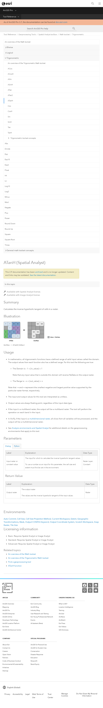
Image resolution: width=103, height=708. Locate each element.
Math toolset (65, 34)
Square (7, 234)
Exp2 (7, 165)
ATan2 (10, 95)
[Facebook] (84, 585)
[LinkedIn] (96, 585)
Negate (8, 208)
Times (7, 245)
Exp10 (7, 159)
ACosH (10, 74)
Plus (6, 213)
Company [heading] (6, 638)
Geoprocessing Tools (27, 34)
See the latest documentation (43, 275)
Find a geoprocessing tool (19, 562)
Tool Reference (9, 17)
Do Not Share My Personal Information (86, 695)
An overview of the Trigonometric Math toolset (26, 63)
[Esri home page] (7, 4)
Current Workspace (61, 519)
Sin (9, 117)
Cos (9, 106)
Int (6, 175)
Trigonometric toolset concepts (23, 138)
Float (7, 170)
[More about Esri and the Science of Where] (7, 588)
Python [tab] (16, 446)
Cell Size (21, 519)
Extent (73, 519)
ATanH (10, 101)
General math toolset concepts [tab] (20, 250)
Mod (7, 202)
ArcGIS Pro (8, 10)
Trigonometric (78, 34)
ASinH (10, 85)
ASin (10, 79)
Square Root (10, 240)
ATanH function (15, 566)
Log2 (7, 191)
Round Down (10, 224)
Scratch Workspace (84, 522)
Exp (6, 154)
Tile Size (14, 525)
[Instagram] (90, 590)
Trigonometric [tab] (13, 58)
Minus (7, 197)
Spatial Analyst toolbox (47, 34)
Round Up (9, 229)
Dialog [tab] (8, 446)
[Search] (92, 3)
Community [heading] (35, 597)
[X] (90, 585)
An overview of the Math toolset (17, 42)
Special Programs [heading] (38, 638)
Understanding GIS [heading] (66, 597)
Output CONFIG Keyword (37, 522)
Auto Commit (10, 519)
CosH (10, 111)
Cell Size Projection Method (38, 519)
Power (7, 218)
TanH (10, 133)
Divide (7, 149)
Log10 (7, 186)
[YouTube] (96, 590)
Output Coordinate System (62, 522)
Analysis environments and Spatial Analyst (30, 428)
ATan (10, 90)
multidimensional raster (40, 419)
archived (39, 272)
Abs (6, 143)
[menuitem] (16, 603)
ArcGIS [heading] (5, 597)
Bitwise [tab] (10, 47)
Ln (6, 181)
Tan (9, 127)
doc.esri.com (61, 22)
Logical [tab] (10, 53)
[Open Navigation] (99, 3)
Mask (21, 522)
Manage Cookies (64, 695)
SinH (10, 122)
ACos (10, 69)
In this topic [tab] (10, 284)
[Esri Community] (84, 590)
